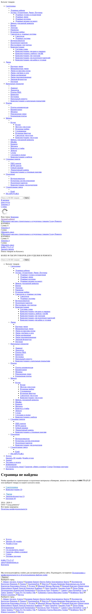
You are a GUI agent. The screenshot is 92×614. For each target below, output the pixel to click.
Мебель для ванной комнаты (22, 23)
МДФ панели (16, 166)
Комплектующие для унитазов (27, 56)
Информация (11, 464)
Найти (27, 198)
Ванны (13, 25)
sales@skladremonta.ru (9, 562)
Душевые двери (21, 17)
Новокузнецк (83, 586)
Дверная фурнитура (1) (15, 496)
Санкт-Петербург (74, 590)
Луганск (31, 586)
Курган (23, 586)
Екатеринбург (34, 584)
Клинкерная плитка (19, 116)
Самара (64, 590)
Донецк (23, 584)
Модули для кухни (23, 127)
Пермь (80, 588)
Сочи (84, 590)
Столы (13, 153)
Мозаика (14, 112)
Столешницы (20, 131)
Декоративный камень (20, 170)
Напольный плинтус (19, 99)
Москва (49, 586)
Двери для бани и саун (20, 73)
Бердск (43, 582)
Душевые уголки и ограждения (28, 15)
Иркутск (45, 584)
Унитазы (14, 28)
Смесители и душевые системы (23, 34)
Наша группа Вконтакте (11, 511)
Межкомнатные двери (20, 69)
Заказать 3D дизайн (14, 458)
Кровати (14, 144)
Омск (47, 588)
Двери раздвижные (18, 75)
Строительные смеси (14, 187)
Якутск (21, 595)
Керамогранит (16, 110)
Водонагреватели (18, 41)
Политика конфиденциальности (14, 509)
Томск (3, 592)
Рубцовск (55, 590)
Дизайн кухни (28, 458)
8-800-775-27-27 (7, 247)
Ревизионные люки (18, 114)
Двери (8, 62)
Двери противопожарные (21, 77)
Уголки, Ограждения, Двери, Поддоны (26, 12)
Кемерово (15, 217)
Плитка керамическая (19, 107)
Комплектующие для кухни (26, 138)
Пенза (75, 588)
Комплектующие (17, 47)
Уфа (34, 592)
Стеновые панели (13, 159)
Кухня (13, 122)
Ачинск (20, 582)
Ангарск (12, 582)
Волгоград (5, 584)
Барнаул (36, 582)
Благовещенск (57, 582)
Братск (66, 582)
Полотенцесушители (19, 43)
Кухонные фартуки (23, 133)
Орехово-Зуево (64, 588)
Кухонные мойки (18, 32)
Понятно (5, 577)
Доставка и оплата (13, 462)
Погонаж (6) (11, 498)
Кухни (18, 125)
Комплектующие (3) (14, 489)
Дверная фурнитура (19, 79)
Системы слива (21, 49)
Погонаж (14, 81)
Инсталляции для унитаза (21, 45)
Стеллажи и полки (18, 155)
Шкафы (14, 142)
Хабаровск (42, 592)
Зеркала (14, 150)
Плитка (9, 103)
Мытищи (56, 586)
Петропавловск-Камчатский (12, 590)
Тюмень (9, 592)
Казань (54, 584)
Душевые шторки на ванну (26, 21)
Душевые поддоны (23, 19)
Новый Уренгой (19, 588)
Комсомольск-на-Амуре (75, 584)
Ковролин (15, 94)
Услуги (9, 456)
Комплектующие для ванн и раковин (30, 51)
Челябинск (74, 592)
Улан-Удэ (19, 592)
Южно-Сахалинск (8, 595)
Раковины (15, 30)
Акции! (9, 460)
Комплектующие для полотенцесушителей (32, 58)
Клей (13, 191)
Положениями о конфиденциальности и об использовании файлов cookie (43, 574)
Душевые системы (22, 38)
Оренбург (54, 588)
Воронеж (13, 584)
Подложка (15, 97)
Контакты (10, 469)
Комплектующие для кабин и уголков (30, 60)
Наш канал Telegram (9, 515)
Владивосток (77, 582)
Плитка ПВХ (16, 92)
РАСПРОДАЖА (12, 194)
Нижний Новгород (70, 586)
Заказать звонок (7, 249)
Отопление (10, 174)
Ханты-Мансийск (54, 592)
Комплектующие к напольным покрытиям (28, 101)
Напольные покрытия (15, 84)
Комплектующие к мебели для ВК (29, 53)
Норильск (30, 588)
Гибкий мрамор (17, 168)
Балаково (29, 582)
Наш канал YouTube (9, 513)
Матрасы (14, 146)
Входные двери (17, 66)
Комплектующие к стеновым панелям (26, 172)
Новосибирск (6, 588)
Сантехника (11, 6)
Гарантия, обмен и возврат (35, 467)
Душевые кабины (18, 10)
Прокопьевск (30, 590)
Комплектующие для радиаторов (24, 185)
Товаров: (5, 228)
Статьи (50, 467)
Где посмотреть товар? (15, 467)
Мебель (9, 118)
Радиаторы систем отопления (23, 181)
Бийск (48, 582)
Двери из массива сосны (21, 71)
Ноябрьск (38, 588)
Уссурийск (27, 592)
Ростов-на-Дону (43, 590)
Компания (10, 548)
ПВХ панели (16, 163)
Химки (65, 592)
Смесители (19, 36)
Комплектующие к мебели (21, 157)
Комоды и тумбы (17, 148)
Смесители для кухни (24, 135)
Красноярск (15, 586)
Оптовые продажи (60, 467)
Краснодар (5, 586)
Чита (81, 592)
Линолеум (15, 90)
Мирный (41, 586)
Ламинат (14, 88)
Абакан (6, 582)
